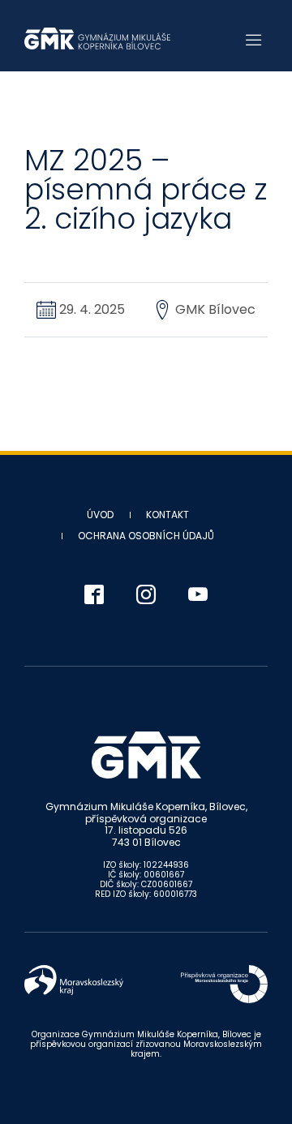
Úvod (100, 514)
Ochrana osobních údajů (146, 536)
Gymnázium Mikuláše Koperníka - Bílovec (97, 38)
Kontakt (167, 514)
